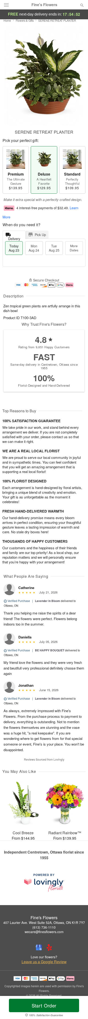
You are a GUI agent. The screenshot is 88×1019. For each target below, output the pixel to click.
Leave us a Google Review (44, 961)
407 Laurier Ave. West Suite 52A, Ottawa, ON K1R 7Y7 (44, 922)
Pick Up (40, 234)
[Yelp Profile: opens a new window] (49, 947)
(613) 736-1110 (44, 927)
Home (7, 20)
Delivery (14, 237)
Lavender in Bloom (47, 601)
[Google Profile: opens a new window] (39, 947)
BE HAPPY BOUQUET (49, 650)
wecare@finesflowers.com (44, 931)
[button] (78, 1008)
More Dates (74, 248)
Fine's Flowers (44, 5)
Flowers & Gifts (25, 20)
